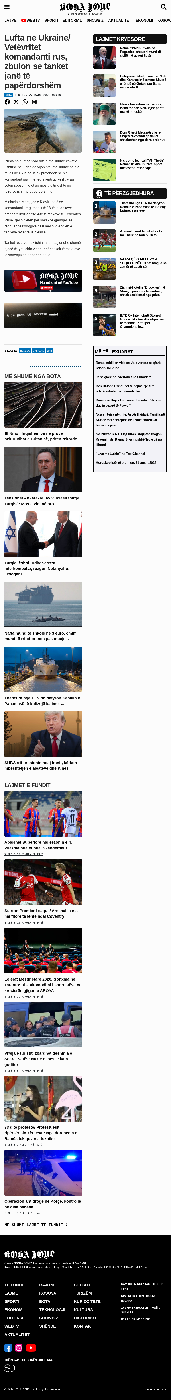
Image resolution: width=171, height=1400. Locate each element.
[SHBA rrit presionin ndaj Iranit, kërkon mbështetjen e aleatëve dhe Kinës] (43, 734)
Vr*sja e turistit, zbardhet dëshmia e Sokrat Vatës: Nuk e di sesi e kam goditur (38, 1059)
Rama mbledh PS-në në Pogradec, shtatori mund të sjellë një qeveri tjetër (140, 51)
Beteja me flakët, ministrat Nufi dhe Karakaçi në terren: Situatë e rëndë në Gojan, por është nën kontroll (143, 81)
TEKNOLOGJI (52, 1309)
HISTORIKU (85, 1318)
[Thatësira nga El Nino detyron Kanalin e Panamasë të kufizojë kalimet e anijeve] (43, 669)
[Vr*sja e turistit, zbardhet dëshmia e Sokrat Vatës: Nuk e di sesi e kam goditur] (43, 1024)
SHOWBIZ (95, 20)
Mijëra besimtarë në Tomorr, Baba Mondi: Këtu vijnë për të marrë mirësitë (142, 107)
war (49, 350)
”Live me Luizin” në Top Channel (120, 454)
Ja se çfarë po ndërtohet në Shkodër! (123, 377)
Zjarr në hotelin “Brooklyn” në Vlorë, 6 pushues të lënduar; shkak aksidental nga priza (142, 291)
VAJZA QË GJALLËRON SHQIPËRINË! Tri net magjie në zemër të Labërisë (143, 262)
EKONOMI (144, 20)
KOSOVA (47, 1293)
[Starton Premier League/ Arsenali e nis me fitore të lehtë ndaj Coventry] (43, 882)
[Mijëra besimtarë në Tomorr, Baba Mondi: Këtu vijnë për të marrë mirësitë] (104, 113)
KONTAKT (83, 1326)
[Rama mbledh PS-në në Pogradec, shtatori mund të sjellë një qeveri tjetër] (104, 57)
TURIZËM (83, 1293)
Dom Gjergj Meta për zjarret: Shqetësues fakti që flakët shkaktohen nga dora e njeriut (142, 136)
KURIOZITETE (87, 1301)
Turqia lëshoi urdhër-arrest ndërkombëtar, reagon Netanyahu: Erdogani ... (36, 568)
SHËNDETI (49, 1326)
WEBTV (33, 20)
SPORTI (51, 20)
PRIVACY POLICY (156, 1389)
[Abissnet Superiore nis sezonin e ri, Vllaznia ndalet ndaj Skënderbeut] (43, 813)
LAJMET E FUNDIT (27, 785)
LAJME (10, 20)
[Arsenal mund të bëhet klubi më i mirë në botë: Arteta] (104, 240)
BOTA (44, 1301)
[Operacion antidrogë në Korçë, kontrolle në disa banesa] (43, 1172)
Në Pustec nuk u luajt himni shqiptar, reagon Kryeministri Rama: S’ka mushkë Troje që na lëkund (129, 439)
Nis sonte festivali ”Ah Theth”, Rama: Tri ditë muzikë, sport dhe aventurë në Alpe (142, 164)
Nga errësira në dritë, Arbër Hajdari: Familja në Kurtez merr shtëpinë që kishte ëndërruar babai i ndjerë (130, 419)
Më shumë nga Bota (32, 376)
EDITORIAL (72, 20)
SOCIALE (83, 1285)
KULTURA (83, 1309)
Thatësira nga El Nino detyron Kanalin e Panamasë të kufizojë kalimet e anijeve (143, 206)
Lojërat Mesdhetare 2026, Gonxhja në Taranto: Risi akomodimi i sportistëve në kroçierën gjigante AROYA (42, 985)
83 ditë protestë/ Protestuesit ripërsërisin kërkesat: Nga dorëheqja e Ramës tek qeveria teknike (40, 1133)
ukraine (38, 350)
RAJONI (46, 1285)
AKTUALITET (119, 20)
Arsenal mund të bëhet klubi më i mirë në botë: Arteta (141, 233)
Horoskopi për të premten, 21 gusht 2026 (126, 462)
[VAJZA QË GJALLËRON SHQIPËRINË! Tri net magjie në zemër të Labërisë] (104, 268)
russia (25, 350)
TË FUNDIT (14, 1285)
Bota (9, 95)
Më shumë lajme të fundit (35, 1224)
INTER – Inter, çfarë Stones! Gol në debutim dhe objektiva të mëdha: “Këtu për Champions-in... (142, 320)
